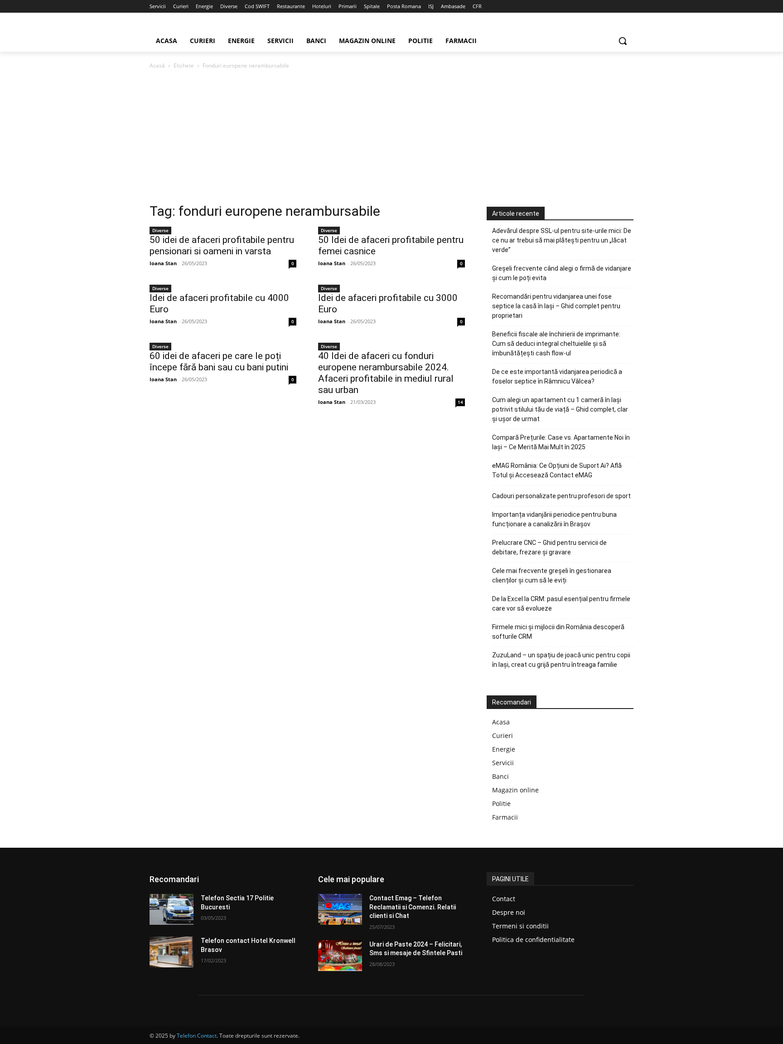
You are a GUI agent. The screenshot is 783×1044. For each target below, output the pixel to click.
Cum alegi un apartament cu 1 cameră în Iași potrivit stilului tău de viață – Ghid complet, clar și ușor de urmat (560, 409)
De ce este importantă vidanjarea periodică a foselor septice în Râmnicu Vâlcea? (557, 376)
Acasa (501, 722)
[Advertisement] (391, 138)
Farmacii (505, 817)
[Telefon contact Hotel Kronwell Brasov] (171, 952)
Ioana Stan (163, 263)
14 (460, 402)
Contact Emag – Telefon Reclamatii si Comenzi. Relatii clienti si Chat (412, 906)
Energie (503, 749)
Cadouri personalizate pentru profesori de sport (561, 496)
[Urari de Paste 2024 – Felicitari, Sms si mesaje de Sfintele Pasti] (340, 955)
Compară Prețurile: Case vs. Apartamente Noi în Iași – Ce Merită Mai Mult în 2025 (561, 442)
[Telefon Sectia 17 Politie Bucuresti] (171, 909)
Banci (500, 776)
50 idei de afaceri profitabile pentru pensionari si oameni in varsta (222, 245)
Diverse (160, 230)
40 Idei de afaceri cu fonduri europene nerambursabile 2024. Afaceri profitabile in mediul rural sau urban (386, 372)
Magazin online (515, 790)
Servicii (503, 762)
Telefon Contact (197, 1035)
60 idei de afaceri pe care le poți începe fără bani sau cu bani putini (219, 361)
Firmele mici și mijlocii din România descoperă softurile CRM (558, 631)
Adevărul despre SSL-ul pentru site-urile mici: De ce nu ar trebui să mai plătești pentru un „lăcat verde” (561, 240)
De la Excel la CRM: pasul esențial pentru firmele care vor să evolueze (561, 603)
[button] (622, 41)
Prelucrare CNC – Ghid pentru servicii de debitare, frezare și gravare (549, 547)
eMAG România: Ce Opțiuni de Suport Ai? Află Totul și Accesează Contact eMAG (557, 470)
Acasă (157, 65)
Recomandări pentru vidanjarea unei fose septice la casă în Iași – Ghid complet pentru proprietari (556, 306)
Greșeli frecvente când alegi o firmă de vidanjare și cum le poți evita (561, 273)
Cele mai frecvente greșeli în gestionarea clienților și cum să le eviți (551, 575)
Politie (501, 803)
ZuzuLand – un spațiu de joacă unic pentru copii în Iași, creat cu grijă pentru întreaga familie (561, 659)
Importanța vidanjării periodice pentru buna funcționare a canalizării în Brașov (554, 519)
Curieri (502, 735)
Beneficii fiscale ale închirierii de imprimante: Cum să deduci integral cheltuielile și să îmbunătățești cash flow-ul (556, 343)
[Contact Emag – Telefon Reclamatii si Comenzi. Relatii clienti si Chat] (340, 909)
